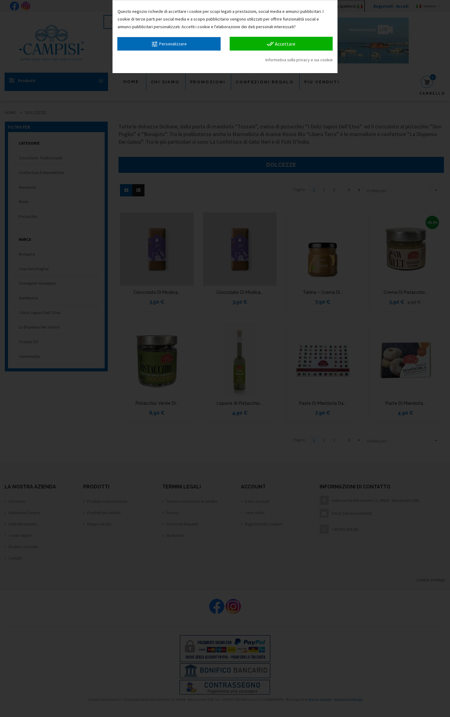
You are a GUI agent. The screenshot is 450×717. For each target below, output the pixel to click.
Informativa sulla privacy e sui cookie (299, 60)
